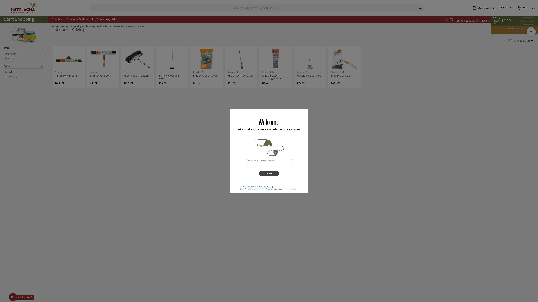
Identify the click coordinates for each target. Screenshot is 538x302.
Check (269, 173)
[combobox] (269, 162)
